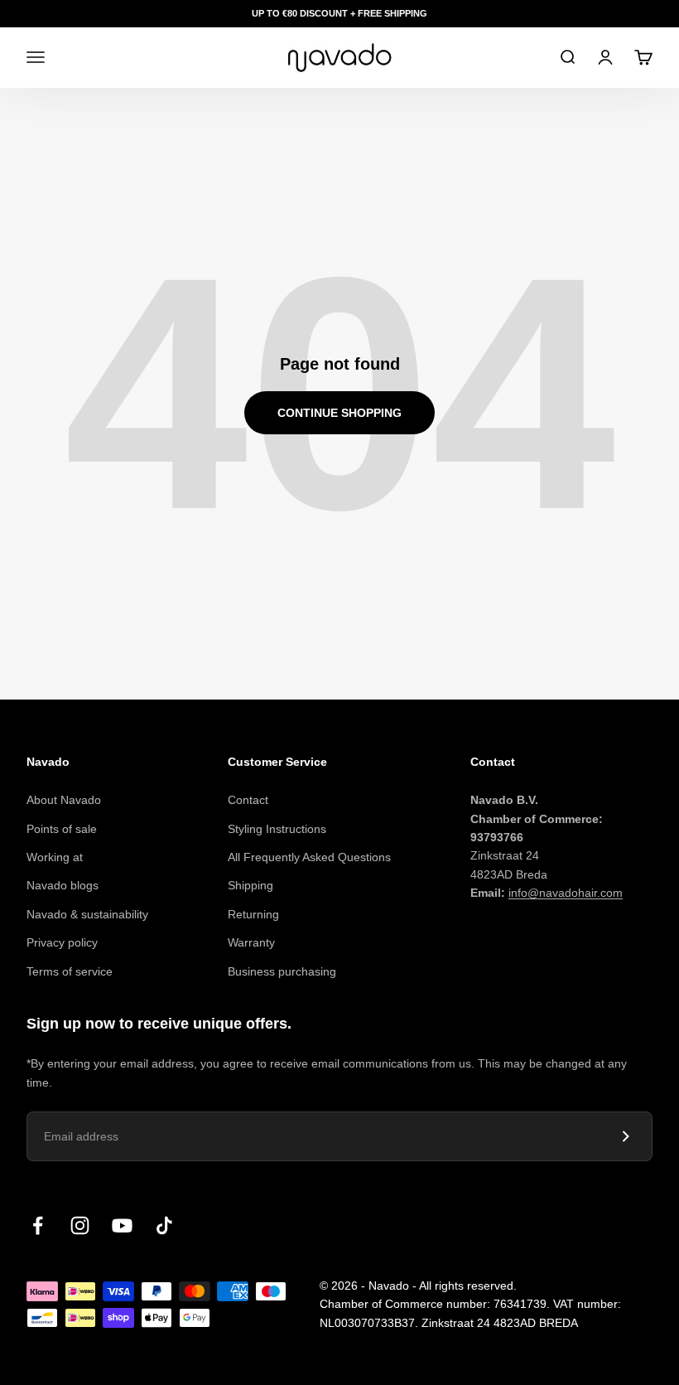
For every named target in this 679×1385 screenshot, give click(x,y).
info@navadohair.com (565, 892)
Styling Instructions (277, 828)
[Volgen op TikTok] (164, 1225)
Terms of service (69, 971)
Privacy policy (62, 942)
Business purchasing (282, 971)
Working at (54, 857)
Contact (248, 799)
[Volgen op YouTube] (122, 1225)
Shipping (250, 885)
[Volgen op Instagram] (80, 1225)
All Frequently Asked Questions (309, 857)
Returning (253, 914)
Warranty (251, 942)
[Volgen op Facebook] (37, 1225)
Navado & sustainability (87, 914)
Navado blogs (62, 885)
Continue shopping (339, 412)
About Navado (63, 799)
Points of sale (61, 828)
